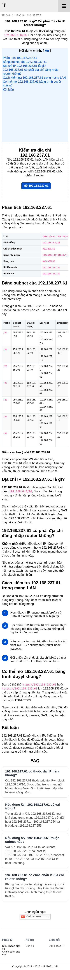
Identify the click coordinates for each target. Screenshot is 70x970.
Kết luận (8, 89)
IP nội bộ (20, 15)
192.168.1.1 (7, 15)
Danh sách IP (56, 945)
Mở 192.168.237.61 (36, 185)
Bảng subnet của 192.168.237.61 (25, 62)
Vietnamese (33, 916)
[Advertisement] (35, 116)
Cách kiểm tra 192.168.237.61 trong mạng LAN (34, 77)
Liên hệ (29, 945)
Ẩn (47, 50)
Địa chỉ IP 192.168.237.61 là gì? (24, 65)
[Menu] (64, 6)
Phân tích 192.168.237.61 (20, 58)
